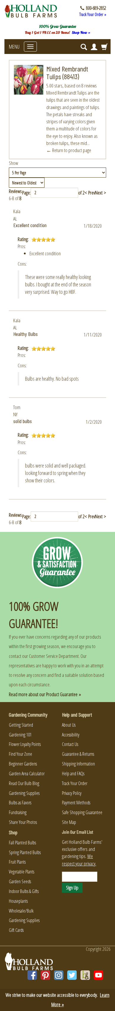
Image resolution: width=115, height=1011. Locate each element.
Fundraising (18, 812)
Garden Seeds (20, 881)
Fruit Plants (17, 862)
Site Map (69, 822)
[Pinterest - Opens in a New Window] (45, 975)
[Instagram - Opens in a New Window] (58, 975)
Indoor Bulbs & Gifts (24, 891)
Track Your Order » (92, 14)
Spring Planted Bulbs (25, 852)
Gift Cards (16, 930)
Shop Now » (81, 32)
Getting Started (21, 725)
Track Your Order (74, 783)
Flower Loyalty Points (25, 744)
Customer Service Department (54, 656)
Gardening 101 (20, 734)
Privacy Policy (71, 793)
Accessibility (70, 734)
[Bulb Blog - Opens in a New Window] (85, 975)
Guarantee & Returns (78, 754)
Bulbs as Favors (20, 802)
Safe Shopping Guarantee (82, 812)
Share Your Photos (23, 822)
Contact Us (70, 744)
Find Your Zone (20, 754)
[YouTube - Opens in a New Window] (98, 975)
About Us (68, 725)
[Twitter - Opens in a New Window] (72, 975)
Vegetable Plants (21, 871)
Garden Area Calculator (27, 773)
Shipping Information (78, 763)
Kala (16, 211)
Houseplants (18, 901)
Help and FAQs (73, 773)
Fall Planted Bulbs (22, 842)
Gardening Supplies (24, 793)
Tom (16, 407)
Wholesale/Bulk (21, 911)
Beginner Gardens (23, 763)
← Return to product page (68, 150)
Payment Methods (76, 802)
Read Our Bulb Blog (24, 783)
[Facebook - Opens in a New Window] (32, 975)
